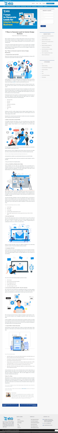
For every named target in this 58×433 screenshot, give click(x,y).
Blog (40, 3)
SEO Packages (19, 422)
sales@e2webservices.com (48, 425)
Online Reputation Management (47, 67)
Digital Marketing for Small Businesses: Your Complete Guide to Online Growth (47, 41)
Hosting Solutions (40, 6)
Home (4, 6)
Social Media (18, 6)
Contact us (44, 3)
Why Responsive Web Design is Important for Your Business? (10, 405)
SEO (42, 73)
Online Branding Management (35, 422)
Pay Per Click (29, 6)
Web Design (44, 77)
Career (37, 3)
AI (42, 63)
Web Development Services (35, 427)
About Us (33, 3)
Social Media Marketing (45, 75)
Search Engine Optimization (11, 6)
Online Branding (23, 6)
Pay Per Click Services (34, 424)
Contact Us (19, 427)
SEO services (24, 388)
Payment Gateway (45, 69)
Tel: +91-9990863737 (47, 423)
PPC (42, 71)
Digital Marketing (24, 35)
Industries (45, 6)
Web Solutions (34, 6)
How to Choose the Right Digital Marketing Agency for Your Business (28, 405)
